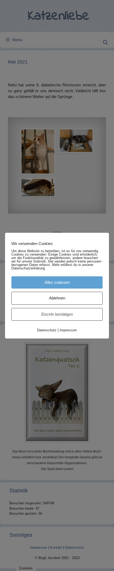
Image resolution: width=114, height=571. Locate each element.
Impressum (68, 330)
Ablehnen (57, 298)
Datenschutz (46, 330)
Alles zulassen (57, 282)
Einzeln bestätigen (57, 314)
